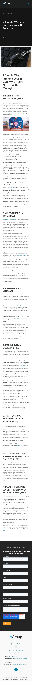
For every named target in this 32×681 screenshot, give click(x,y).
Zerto (5, 373)
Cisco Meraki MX (20, 305)
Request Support (17, 662)
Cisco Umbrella (6, 219)
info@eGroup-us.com (21, 658)
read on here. (16, 270)
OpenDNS (13, 219)
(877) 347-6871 (13, 656)
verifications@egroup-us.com (20, 664)
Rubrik (21, 365)
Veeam (24, 365)
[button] (16, 646)
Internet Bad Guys (22, 255)
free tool (19, 445)
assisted (12, 187)
